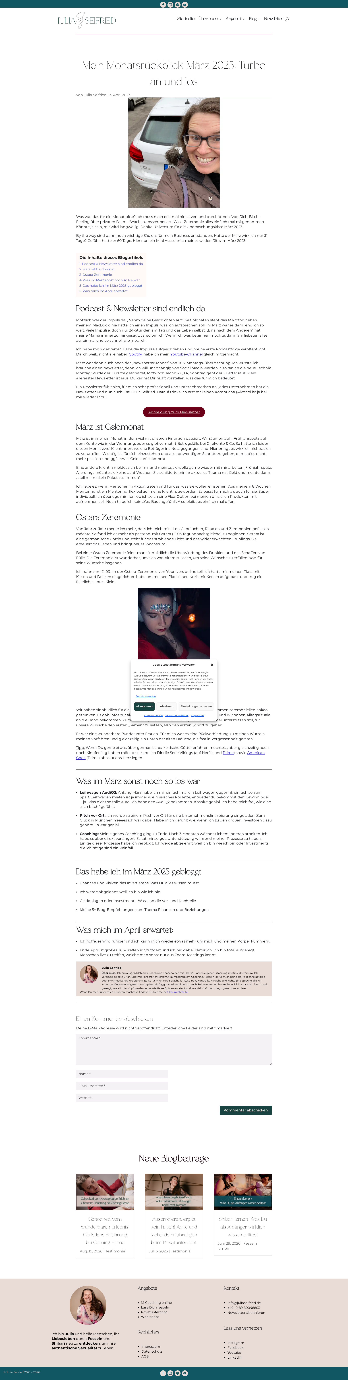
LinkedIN (234, 1357)
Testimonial (115, 1251)
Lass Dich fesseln (155, 1307)
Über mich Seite (177, 992)
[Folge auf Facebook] (163, 5)
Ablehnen (166, 706)
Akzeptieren (144, 706)
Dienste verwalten (146, 696)
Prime (228, 753)
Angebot (233, 19)
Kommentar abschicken (246, 1110)
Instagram (235, 1343)
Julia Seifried (95, 95)
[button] (212, 665)
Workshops (150, 1317)
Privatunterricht (154, 1312)
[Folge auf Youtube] (185, 5)
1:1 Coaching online (156, 1303)
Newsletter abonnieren (246, 1313)
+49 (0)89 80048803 (243, 1308)
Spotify (135, 354)
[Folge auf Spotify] (178, 5)
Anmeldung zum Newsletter (174, 412)
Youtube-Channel (187, 354)
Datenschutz (151, 1352)
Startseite (185, 19)
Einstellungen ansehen (196, 706)
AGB (145, 1356)
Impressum (197, 715)
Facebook (235, 1348)
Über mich (208, 19)
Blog (253, 19)
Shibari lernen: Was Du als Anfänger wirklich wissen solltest (243, 1227)
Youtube (234, 1353)
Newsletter (273, 19)
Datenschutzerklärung (177, 715)
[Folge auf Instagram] (170, 5)
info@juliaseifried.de (244, 1303)
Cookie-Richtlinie (153, 715)
